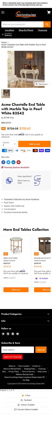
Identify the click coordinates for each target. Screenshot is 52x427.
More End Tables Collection (26, 229)
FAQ (4, 371)
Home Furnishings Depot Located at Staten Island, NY (24, 377)
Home (4, 42)
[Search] (47, 24)
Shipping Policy (29, 369)
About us (12, 366)
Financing (41, 369)
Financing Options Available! (16, 167)
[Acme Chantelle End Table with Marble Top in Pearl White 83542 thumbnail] (5, 93)
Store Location (23, 366)
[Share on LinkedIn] (13, 162)
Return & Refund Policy (12, 369)
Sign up (40, 349)
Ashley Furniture (9, 261)
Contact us (36, 366)
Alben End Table (10, 258)
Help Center (42, 371)
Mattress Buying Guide (24, 374)
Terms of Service (28, 371)
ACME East (9, 117)
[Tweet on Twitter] (8, 162)
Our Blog (26, 380)
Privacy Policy (14, 371)
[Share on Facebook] (3, 162)
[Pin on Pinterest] (19, 162)
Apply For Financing (12, 357)
